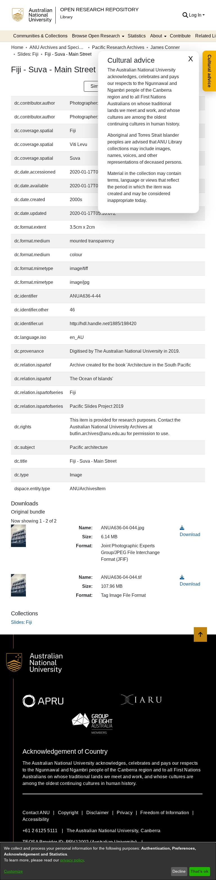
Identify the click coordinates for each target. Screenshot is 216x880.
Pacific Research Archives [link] (118, 47)
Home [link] (17, 47)
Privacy (124, 812)
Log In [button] (195, 15)
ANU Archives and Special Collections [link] (58, 47)
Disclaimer (97, 812)
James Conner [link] (165, 47)
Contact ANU (36, 812)
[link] (21, 622)
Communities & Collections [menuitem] (40, 35)
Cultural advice (209, 71)
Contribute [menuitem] (180, 35)
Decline (179, 871)
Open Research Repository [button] (99, 9)
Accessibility (35, 819)
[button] (185, 15)
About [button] (156, 35)
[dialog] (108, 861)
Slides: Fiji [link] (28, 54)
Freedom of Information (164, 812)
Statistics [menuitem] (137, 35)
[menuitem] (97, 36)
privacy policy (72, 860)
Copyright (68, 812)
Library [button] (66, 17)
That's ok (199, 871)
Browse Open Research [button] (96, 35)
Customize (13, 871)
